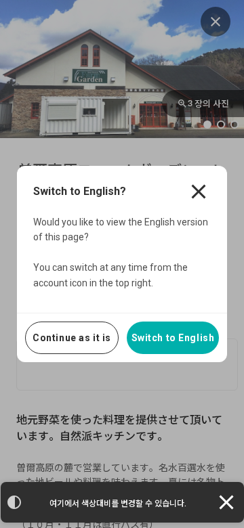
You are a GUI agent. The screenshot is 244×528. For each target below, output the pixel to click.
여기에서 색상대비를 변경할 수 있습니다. (117, 503)
